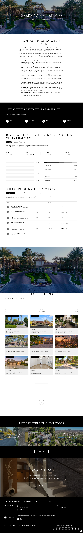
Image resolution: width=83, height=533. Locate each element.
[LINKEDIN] (60, 528)
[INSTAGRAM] (57, 528)
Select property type (9, 303)
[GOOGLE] (75, 528)
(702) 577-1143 (63, 507)
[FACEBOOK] (54, 528)
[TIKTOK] (63, 528)
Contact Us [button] (41, 485)
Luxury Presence (31, 525)
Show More (41, 240)
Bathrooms (32, 303)
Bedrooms (57, 303)
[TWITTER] (69, 528)
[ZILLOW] (78, 528)
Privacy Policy (70, 525)
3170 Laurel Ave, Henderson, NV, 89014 (18, 223)
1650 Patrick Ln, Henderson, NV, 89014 (18, 234)
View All (41, 451)
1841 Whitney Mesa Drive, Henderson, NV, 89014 (19, 207)
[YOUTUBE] (72, 528)
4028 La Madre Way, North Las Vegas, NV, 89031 (19, 218)
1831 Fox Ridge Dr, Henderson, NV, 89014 (18, 229)
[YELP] (66, 528)
